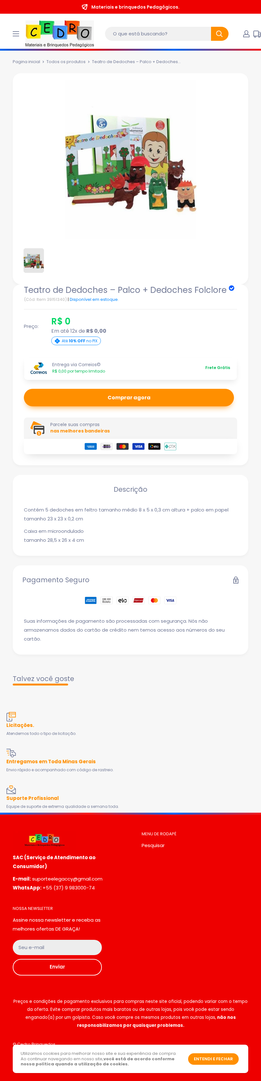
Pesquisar (153, 845)
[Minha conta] (246, 33)
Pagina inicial (26, 62)
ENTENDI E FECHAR (213, 1059)
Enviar (57, 966)
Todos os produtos (66, 62)
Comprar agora (129, 397)
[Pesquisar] (220, 34)
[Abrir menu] (16, 33)
